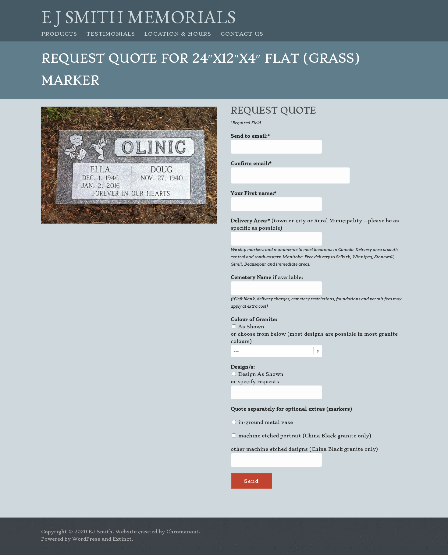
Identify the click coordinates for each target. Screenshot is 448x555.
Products (59, 34)
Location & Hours (178, 34)
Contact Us (242, 34)
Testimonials (111, 34)
